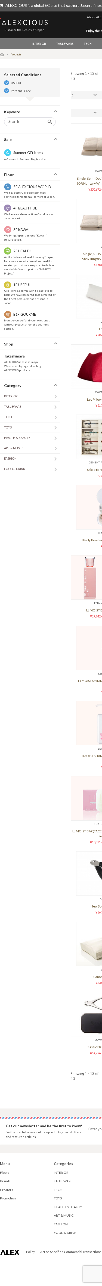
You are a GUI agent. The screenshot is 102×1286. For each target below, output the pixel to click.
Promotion (8, 1198)
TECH (88, 43)
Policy (30, 1252)
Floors (5, 1172)
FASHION (10, 458)
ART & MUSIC (13, 448)
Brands (5, 1181)
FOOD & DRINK (14, 469)
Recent (67, 95)
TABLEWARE (64, 43)
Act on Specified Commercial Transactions (70, 1252)
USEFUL (16, 83)
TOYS (8, 427)
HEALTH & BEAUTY (17, 437)
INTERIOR (39, 43)
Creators (6, 1190)
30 (64, 113)
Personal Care (21, 91)
